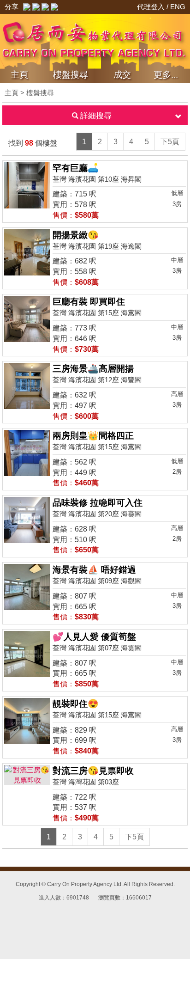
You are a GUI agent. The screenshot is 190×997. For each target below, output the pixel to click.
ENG (177, 7)
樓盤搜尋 (70, 75)
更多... (166, 75)
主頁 (19, 75)
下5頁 (169, 142)
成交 (122, 75)
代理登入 (151, 7)
